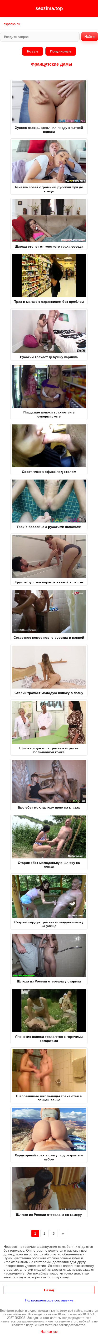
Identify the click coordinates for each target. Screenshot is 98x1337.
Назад (49, 1290)
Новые (32, 51)
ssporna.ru (12, 24)
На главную (49, 1331)
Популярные (60, 51)
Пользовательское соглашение (49, 1300)
